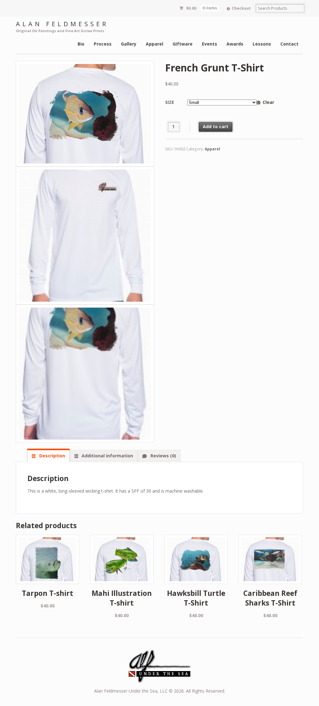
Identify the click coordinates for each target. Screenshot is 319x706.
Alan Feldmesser (62, 24)
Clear (268, 102)
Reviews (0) (162, 456)
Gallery (128, 44)
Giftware (183, 44)
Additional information (106, 456)
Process (103, 44)
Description (51, 456)
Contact (289, 44)
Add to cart (215, 126)
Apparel (154, 44)
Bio (81, 44)
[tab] (48, 456)
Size (169, 102)
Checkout (241, 8)
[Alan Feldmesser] (159, 679)
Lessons (262, 44)
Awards (234, 44)
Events (209, 44)
